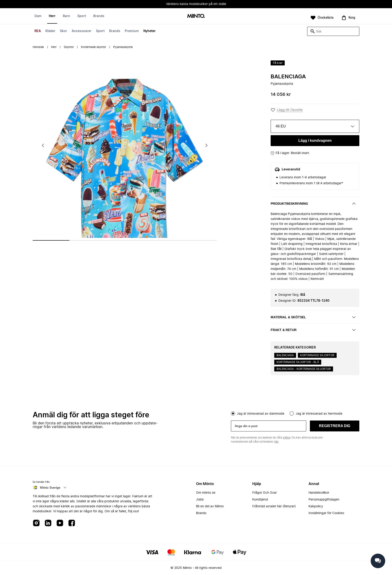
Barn (66, 16)
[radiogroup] (295, 413)
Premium (132, 31)
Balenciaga (288, 77)
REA (37, 31)
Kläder (50, 31)
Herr (52, 16)
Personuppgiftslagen (324, 499)
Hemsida (38, 47)
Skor (63, 31)
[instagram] (36, 523)
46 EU (281, 126)
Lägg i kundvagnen (315, 140)
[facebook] (71, 523)
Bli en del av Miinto (210, 506)
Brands (114, 31)
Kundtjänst (260, 499)
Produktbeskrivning (289, 203)
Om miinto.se (205, 492)
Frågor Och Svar (264, 492)
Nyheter (149, 31)
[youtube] (60, 523)
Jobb (200, 499)
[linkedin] (48, 523)
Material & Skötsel (288, 317)
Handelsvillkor (319, 492)
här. (276, 441)
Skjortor (69, 47)
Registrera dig (334, 426)
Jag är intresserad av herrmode (319, 413)
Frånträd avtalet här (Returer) (274, 506)
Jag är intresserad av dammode (260, 413)
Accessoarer (81, 31)
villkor (286, 437)
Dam (38, 16)
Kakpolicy (316, 506)
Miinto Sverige (50, 487)
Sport (100, 31)
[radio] (233, 413)
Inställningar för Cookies (326, 513)
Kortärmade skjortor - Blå (298, 362)
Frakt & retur (283, 330)
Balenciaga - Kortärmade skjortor (304, 369)
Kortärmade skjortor (93, 47)
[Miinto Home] (196, 16)
